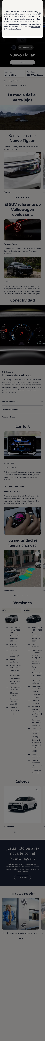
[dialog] (22, 520)
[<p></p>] (39, 13)
